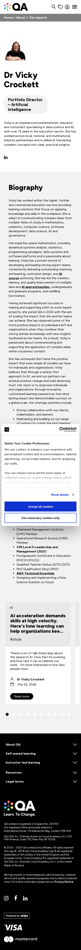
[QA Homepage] (16, 7)
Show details (60, 494)
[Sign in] (67, 7)
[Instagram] (6, 898)
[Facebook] (15, 898)
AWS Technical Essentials (35, 573)
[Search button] (53, 7)
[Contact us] (60, 7)
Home (8, 17)
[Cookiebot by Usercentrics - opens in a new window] (59, 429)
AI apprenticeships (36, 287)
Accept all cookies (40, 506)
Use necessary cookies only (40, 518)
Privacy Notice (63, 881)
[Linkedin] (25, 898)
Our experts (38, 17)
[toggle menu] (74, 7)
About (21, 17)
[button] (7, 714)
